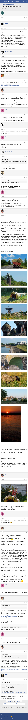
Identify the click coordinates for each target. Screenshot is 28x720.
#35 (26, 532)
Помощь (3, 716)
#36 (26, 590)
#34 (26, 518)
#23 (26, 56)
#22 (26, 28)
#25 (26, 94)
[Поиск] (26, 1)
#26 (26, 115)
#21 (26, 17)
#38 (26, 638)
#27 (26, 129)
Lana (3, 8)
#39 (26, 651)
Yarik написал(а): (5, 180)
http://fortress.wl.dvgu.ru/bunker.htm (10, 85)
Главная (8, 716)
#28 (26, 142)
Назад (9, 701)
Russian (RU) (5, 714)
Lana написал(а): (5, 682)
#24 (26, 80)
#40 (26, 679)
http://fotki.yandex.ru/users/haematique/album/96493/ (13, 692)
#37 (26, 602)
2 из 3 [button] (13, 701)
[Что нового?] (23, 1)
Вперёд (18, 701)
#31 (26, 196)
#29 (26, 156)
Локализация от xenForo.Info (7, 718)
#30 (26, 177)
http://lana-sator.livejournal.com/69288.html (9, 615)
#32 (26, 215)
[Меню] (2, 1)
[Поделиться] (24, 17)
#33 (26, 479)
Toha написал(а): (5, 159)
